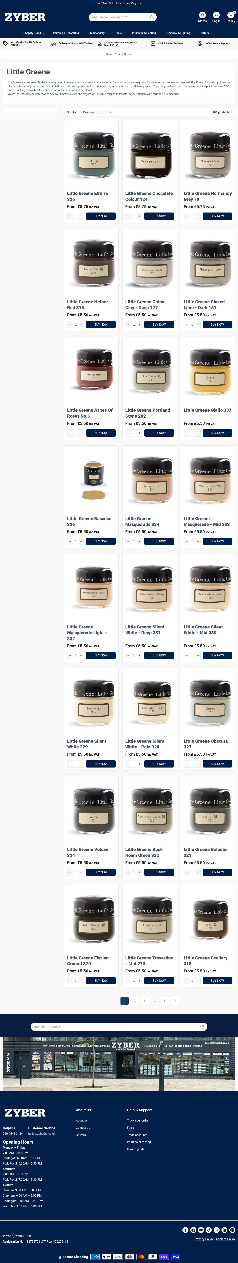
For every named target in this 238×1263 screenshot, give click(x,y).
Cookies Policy (225, 1239)
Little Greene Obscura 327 (206, 744)
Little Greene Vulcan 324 (87, 852)
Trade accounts (137, 1135)
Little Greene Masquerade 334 (142, 521)
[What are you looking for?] (152, 17)
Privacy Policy (204, 1239)
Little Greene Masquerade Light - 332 (87, 632)
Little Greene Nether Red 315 (87, 304)
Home (109, 54)
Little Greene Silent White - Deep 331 (144, 629)
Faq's (130, 1127)
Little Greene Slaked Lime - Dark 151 (204, 304)
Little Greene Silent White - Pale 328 (144, 744)
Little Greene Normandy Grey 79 (208, 196)
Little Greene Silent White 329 (86, 744)
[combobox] (123, 17)
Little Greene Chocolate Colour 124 (149, 196)
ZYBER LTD (23, 1236)
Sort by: (72, 112)
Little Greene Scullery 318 (205, 960)
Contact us (83, 1127)
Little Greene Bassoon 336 (89, 521)
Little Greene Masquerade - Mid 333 (207, 521)
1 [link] (125, 1000)
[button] (228, 17)
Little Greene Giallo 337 (207, 410)
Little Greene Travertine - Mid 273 (149, 960)
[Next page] (175, 1001)
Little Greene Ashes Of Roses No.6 (90, 413)
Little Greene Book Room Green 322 (144, 852)
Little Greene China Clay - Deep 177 (144, 304)
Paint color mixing (139, 1142)
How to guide (135, 1149)
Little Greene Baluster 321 (206, 852)
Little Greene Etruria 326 (87, 196)
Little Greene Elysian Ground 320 (88, 960)
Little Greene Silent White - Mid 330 (203, 629)
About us (82, 1120)
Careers (81, 1135)
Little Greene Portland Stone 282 (147, 413)
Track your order (137, 1120)
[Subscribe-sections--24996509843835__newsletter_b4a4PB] (202, 1027)
